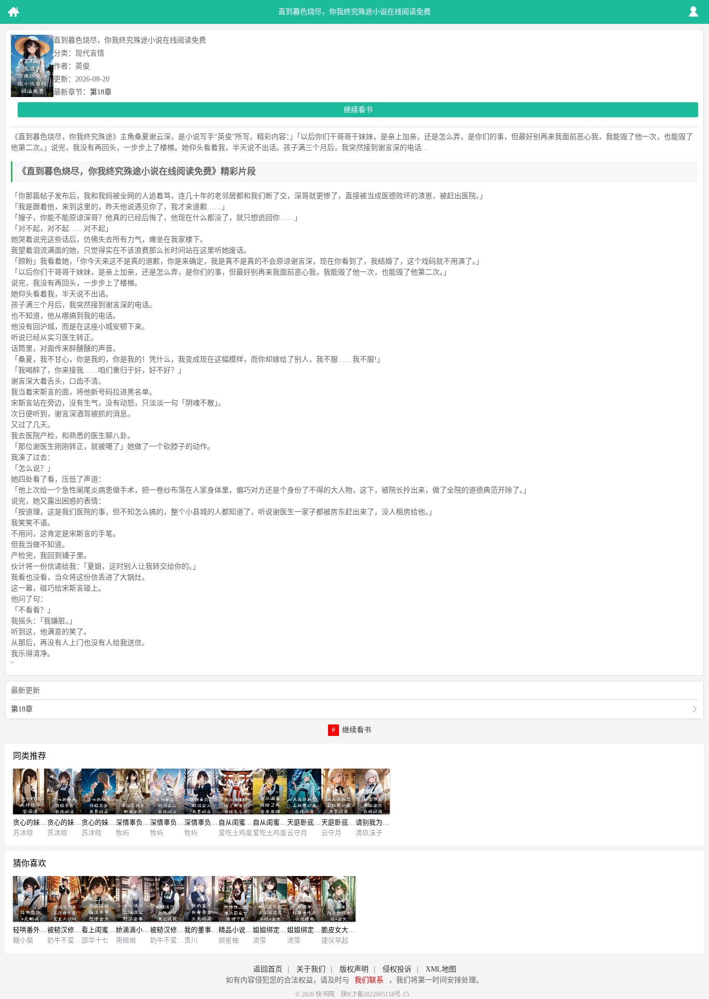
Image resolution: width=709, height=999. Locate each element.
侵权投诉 (397, 969)
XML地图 (441, 969)
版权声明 (354, 969)
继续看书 (358, 110)
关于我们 (310, 969)
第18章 (101, 92)
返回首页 (267, 969)
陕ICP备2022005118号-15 (375, 994)
